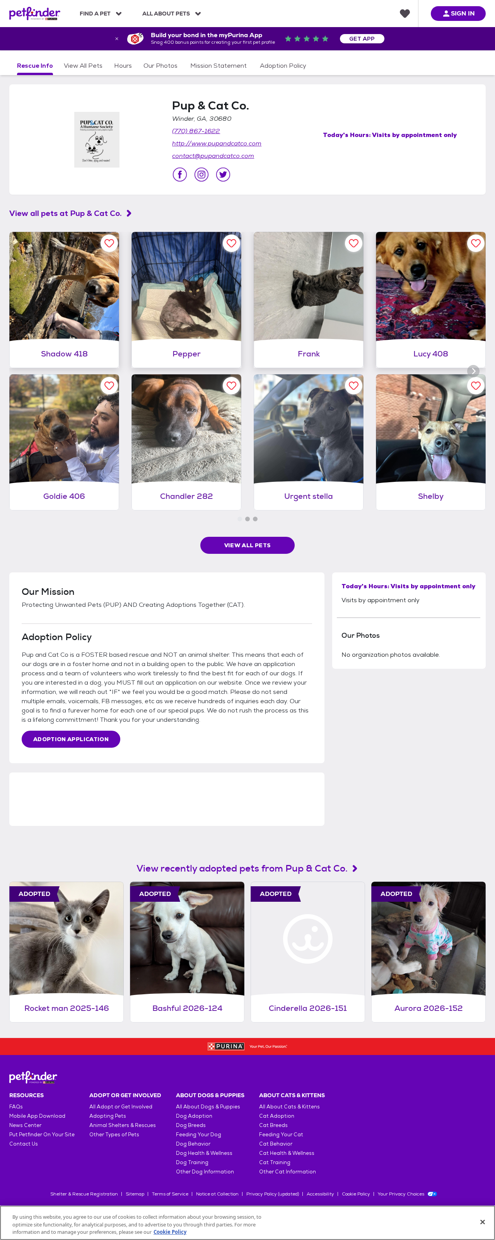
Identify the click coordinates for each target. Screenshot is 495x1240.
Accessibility (320, 1194)
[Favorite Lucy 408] (476, 243)
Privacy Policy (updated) (272, 1194)
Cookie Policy (356, 1194)
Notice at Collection (217, 1194)
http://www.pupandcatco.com (216, 143)
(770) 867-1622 (196, 131)
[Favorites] (404, 13)
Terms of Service (170, 1194)
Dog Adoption (194, 1116)
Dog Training (192, 1162)
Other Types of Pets (114, 1134)
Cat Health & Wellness (286, 1153)
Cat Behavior (275, 1144)
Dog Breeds (191, 1125)
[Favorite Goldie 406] (109, 386)
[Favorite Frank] (354, 243)
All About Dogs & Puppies (208, 1106)
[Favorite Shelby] (476, 386)
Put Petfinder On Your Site (42, 1134)
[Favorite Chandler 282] (231, 386)
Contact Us (23, 1144)
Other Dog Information (205, 1171)
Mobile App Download (37, 1116)
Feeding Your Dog (198, 1134)
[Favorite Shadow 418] (109, 243)
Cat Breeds (273, 1125)
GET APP (362, 38)
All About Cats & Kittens (289, 1106)
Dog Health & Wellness (204, 1153)
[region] (247, 1223)
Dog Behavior (193, 1144)
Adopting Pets (107, 1116)
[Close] (482, 1221)
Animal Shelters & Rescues (122, 1125)
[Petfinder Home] (34, 13)
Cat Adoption (276, 1116)
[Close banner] (117, 39)
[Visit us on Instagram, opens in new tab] (201, 174)
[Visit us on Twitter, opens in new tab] (223, 174)
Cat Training (274, 1162)
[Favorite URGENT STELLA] (354, 386)
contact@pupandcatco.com (213, 156)
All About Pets (166, 13)
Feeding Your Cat (281, 1134)
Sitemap (135, 1194)
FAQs (16, 1106)
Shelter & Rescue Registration (84, 1194)
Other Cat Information (287, 1171)
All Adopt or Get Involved (120, 1106)
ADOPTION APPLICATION (71, 739)
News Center (25, 1125)
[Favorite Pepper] (231, 243)
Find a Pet (95, 13)
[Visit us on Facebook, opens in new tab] (180, 174)
